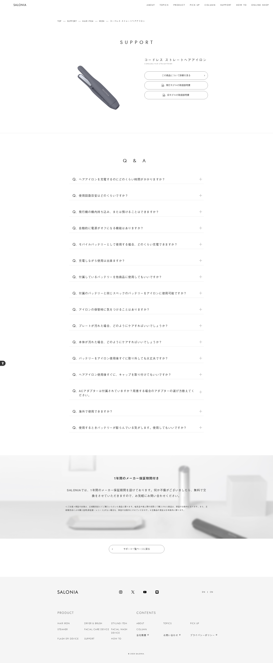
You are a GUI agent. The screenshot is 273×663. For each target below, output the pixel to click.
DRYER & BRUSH (93, 623)
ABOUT (140, 623)
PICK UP (194, 623)
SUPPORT (72, 21)
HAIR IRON (64, 623)
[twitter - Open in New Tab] (132, 592)
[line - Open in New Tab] (157, 592)
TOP (60, 21)
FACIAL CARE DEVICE (96, 629)
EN (203, 592)
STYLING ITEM (119, 623)
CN (211, 592)
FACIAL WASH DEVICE (119, 631)
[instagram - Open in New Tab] (120, 592)
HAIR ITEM (88, 21)
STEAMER (63, 629)
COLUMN (141, 629)
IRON (101, 21)
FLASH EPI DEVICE (68, 639)
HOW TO (116, 639)
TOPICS (167, 623)
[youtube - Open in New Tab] (144, 592)
